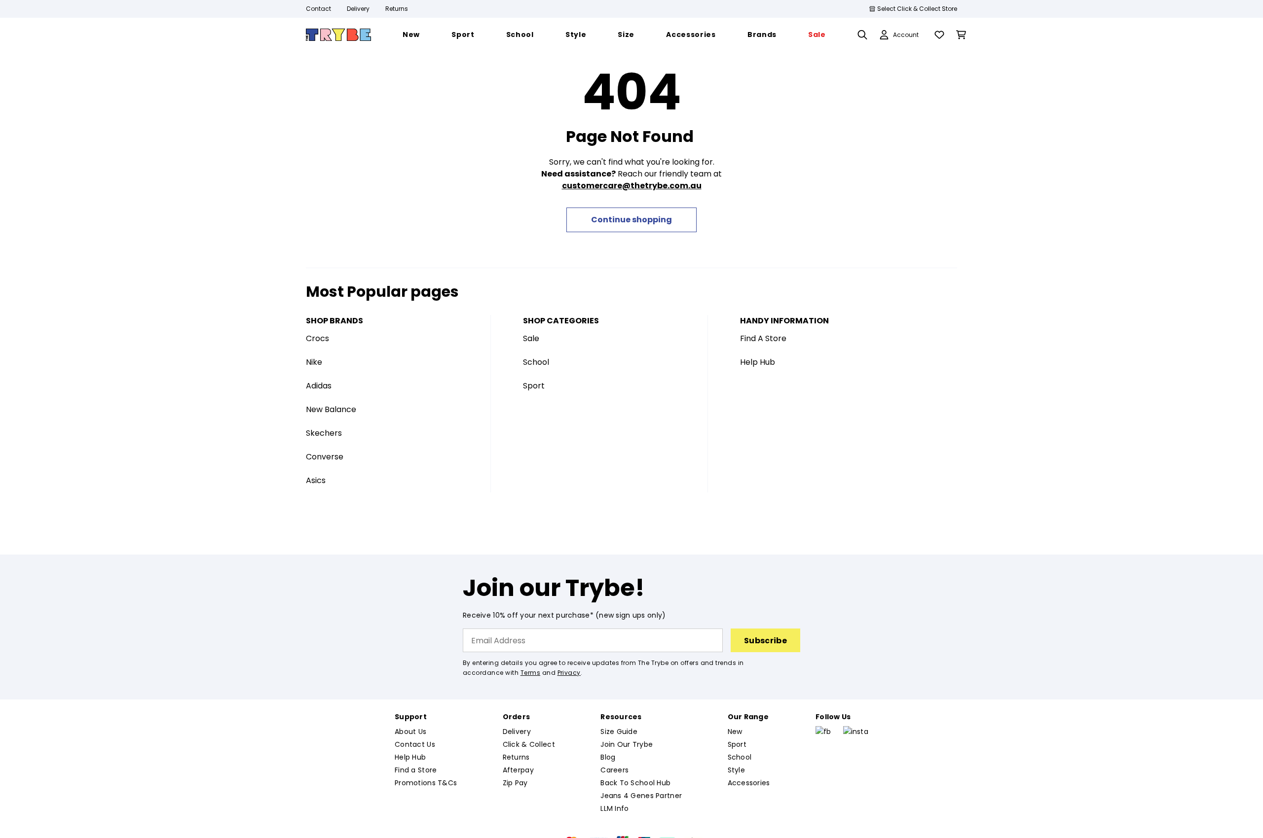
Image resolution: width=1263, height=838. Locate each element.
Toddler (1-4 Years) (547, 297)
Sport (765, 297)
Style (764, 317)
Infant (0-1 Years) (543, 277)
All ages (523, 356)
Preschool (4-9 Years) (552, 317)
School (767, 277)
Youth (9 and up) (541, 337)
